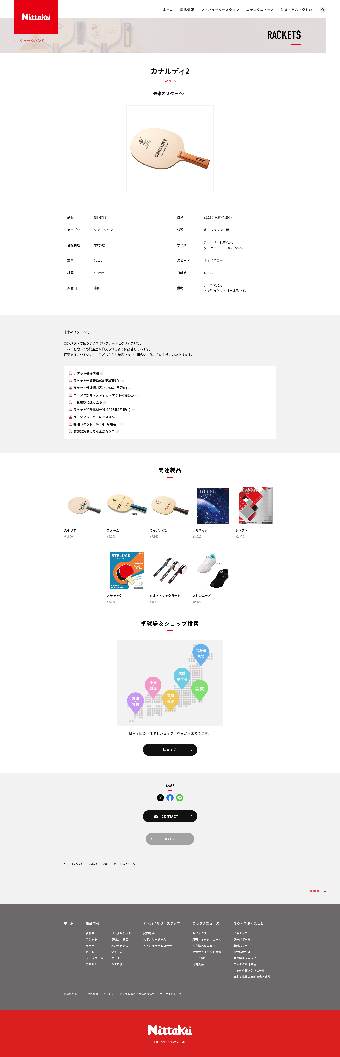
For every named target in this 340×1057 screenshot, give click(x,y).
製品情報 (187, 9)
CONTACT (170, 816)
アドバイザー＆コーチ (157, 945)
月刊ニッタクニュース (206, 939)
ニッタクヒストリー (172, 994)
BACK (170, 839)
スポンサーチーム (154, 939)
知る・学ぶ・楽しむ (296, 9)
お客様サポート (73, 994)
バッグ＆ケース (121, 933)
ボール (90, 951)
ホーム (168, 9)
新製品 (90, 933)
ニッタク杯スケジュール (249, 970)
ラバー (90, 945)
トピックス (199, 933)
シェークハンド (32, 40)
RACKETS (93, 863)
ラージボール (94, 958)
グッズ (115, 958)
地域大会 (198, 964)
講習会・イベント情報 (206, 951)
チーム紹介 (199, 958)
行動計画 (109, 994)
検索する (170, 749)
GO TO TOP (315, 891)
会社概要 (93, 994)
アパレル (91, 964)
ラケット (91, 939)
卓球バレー (240, 945)
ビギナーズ (240, 933)
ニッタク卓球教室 (244, 964)
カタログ (117, 964)
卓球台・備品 (119, 939)
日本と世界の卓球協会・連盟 (252, 976)
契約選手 (149, 933)
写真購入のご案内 (204, 945)
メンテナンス (119, 945)
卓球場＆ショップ (244, 958)
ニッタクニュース (260, 9)
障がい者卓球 (242, 951)
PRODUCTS (77, 863)
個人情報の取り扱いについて (137, 994)
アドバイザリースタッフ (220, 9)
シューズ (117, 951)
